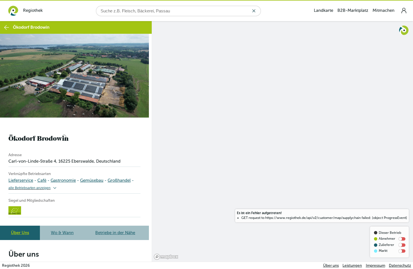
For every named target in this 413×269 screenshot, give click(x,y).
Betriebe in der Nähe (115, 232)
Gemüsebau (91, 180)
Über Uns (20, 232)
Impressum (375, 265)
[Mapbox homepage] (166, 257)
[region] (282, 141)
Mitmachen (383, 10)
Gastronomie (63, 180)
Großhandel (119, 180)
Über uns (331, 265)
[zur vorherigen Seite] (6, 27)
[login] (404, 10)
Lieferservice (20, 180)
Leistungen (352, 265)
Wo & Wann (62, 232)
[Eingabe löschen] (253, 10)
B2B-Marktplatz (352, 10)
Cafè (41, 180)
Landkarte (323, 10)
